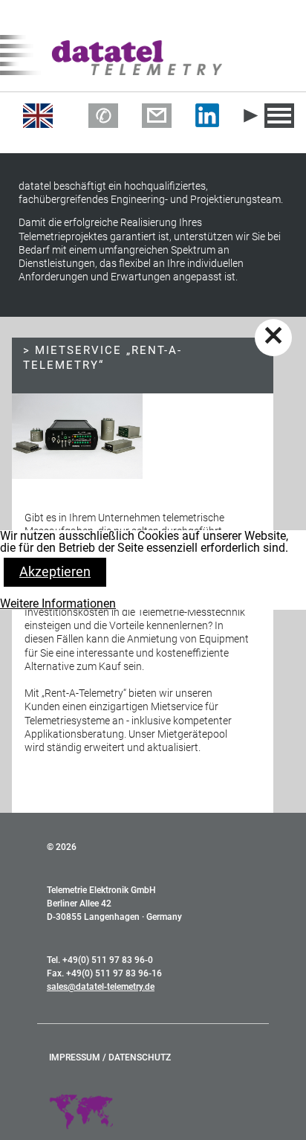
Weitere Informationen (58, 603)
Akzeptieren (55, 571)
